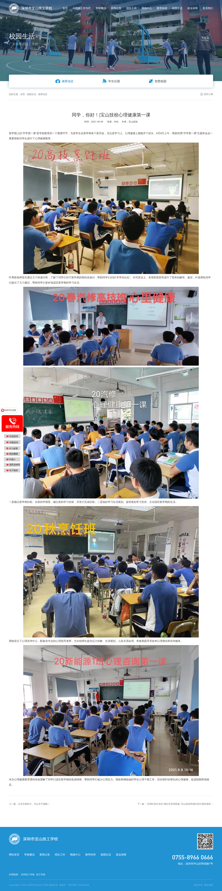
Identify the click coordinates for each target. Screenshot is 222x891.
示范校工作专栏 (82, 8)
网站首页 (14, 854)
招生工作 (131, 8)
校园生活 (177, 8)
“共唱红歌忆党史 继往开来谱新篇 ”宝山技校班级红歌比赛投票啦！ (179, 803)
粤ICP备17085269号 (78, 884)
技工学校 (40, 874)
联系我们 (208, 8)
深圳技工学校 (28, 874)
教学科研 (162, 8)
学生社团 (114, 81)
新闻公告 (116, 8)
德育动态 (67, 81)
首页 (65, 8)
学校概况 (101, 8)
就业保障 (192, 8)
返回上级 (208, 94)
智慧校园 (160, 81)
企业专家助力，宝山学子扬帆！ (34, 803)
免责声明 (198, 884)
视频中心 (147, 8)
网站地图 (208, 884)
